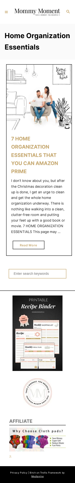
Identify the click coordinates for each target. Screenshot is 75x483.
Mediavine (37, 476)
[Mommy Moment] (37, 11)
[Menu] (6, 12)
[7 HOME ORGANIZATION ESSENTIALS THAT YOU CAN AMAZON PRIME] (39, 97)
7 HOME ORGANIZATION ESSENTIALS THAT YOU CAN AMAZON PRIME (34, 155)
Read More (30, 246)
